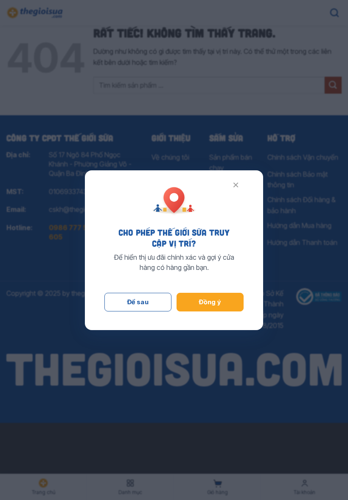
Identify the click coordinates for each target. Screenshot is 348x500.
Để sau (138, 302)
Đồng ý (210, 302)
